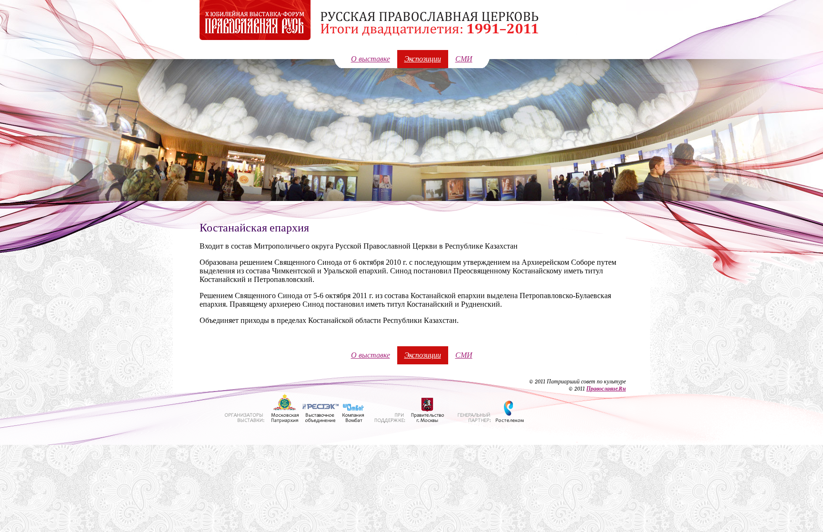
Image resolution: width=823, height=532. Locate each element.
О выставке (370, 59)
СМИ (463, 59)
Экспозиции (422, 59)
